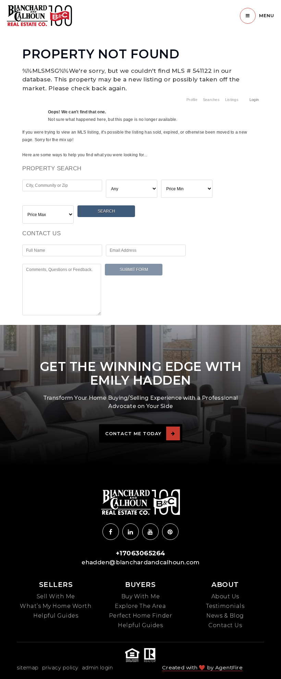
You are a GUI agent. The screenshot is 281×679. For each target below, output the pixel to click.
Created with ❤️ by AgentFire (202, 667)
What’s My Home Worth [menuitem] (55, 606)
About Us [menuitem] (225, 596)
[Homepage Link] (39, 15)
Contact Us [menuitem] (225, 625)
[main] (140, 160)
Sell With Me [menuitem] (56, 596)
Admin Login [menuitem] (97, 667)
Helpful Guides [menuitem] (55, 615)
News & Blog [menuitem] (225, 615)
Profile (191, 100)
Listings (232, 100)
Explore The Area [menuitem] (140, 606)
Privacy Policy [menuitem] (60, 667)
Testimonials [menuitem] (225, 606)
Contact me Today (133, 433)
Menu (266, 15)
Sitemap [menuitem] (28, 667)
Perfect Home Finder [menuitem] (140, 615)
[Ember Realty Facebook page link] (110, 531)
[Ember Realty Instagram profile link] (130, 531)
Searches (211, 100)
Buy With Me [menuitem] (140, 596)
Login (254, 100)
